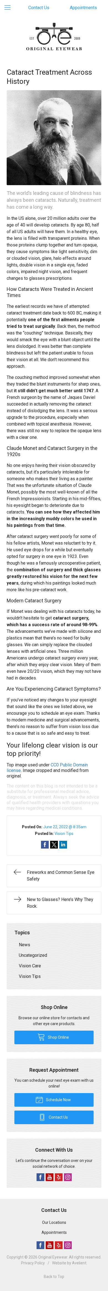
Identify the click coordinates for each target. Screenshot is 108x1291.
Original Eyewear (52, 1257)
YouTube (49, 1177)
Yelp (59, 1177)
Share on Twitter (54, 845)
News (24, 944)
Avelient (79, 1263)
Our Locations (54, 1222)
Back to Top (54, 1276)
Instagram (68, 1177)
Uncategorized (33, 955)
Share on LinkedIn (63, 845)
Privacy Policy (33, 1263)
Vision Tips (64, 833)
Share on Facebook (45, 845)
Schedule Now (58, 1100)
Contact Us (38, 7)
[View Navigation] (9, 7)
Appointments (83, 7)
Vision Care (30, 965)
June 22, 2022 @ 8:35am (64, 827)
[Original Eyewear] (54, 36)
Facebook (40, 1177)
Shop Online (58, 1037)
